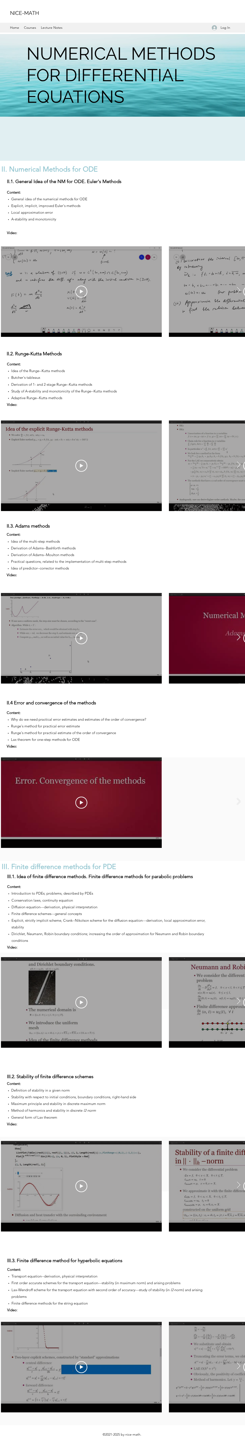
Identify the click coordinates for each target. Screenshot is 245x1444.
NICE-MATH (24, 13)
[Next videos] (238, 290)
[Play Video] (81, 292)
